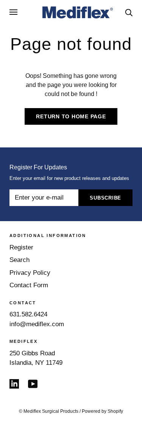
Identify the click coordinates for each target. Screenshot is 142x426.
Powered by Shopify (102, 411)
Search (19, 259)
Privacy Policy (29, 272)
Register (21, 247)
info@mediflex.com (36, 324)
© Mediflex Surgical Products (48, 411)
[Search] (129, 12)
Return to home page (71, 116)
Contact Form (28, 285)
